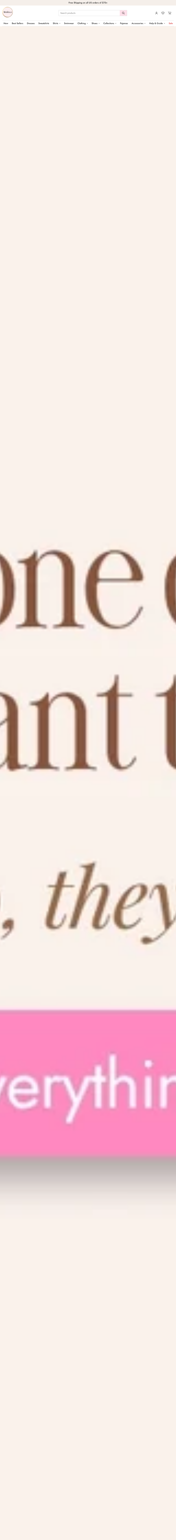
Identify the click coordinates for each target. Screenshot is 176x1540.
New (6, 23)
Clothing (82, 23)
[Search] (123, 13)
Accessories (137, 23)
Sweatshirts (43, 23)
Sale (171, 23)
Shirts (55, 23)
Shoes (94, 23)
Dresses (31, 23)
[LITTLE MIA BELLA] (7, 13)
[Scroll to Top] (170, 1525)
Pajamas (124, 23)
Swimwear (69, 23)
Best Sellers (17, 23)
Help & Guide (156, 23)
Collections (108, 23)
